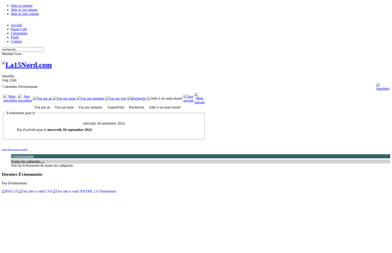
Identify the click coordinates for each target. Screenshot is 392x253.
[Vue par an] (42, 98)
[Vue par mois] (64, 98)
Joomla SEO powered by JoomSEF (14, 150)
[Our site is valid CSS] (35, 191)
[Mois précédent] (10, 100)
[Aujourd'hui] (115, 98)
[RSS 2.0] (10, 191)
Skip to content (21, 5)
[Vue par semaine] (90, 98)
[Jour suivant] (188, 100)
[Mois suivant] (199, 102)
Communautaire (22, 156)
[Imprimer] (383, 85)
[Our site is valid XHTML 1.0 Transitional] (84, 191)
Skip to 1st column (24, 10)
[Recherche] (136, 98)
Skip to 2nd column (25, 14)
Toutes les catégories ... (27, 161)
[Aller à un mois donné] (164, 98)
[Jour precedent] (25, 100)
